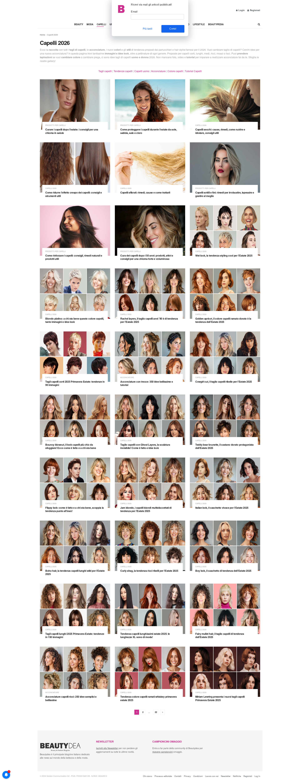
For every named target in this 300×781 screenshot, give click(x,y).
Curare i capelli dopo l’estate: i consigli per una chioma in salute (71, 131)
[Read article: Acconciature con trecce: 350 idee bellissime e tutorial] (150, 356)
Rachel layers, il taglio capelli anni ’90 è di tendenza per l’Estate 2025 (149, 320)
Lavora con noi (211, 775)
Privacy (187, 775)
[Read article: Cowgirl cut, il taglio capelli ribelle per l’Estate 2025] (225, 356)
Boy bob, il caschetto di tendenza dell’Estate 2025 (223, 570)
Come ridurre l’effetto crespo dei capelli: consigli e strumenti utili (73, 194)
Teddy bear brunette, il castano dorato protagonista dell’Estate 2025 (224, 446)
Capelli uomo (141, 71)
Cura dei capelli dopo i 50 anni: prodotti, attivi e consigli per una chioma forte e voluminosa (146, 257)
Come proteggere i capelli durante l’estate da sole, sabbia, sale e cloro (148, 131)
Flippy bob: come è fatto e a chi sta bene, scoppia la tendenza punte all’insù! (74, 509)
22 (156, 712)
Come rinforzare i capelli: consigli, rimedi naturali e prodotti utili (73, 257)
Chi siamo (147, 775)
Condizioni (198, 775)
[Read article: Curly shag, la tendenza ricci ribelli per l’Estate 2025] (150, 546)
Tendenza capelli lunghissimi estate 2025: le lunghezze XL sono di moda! (145, 635)
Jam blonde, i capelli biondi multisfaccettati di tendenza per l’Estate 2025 (146, 509)
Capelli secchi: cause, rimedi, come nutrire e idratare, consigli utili (220, 131)
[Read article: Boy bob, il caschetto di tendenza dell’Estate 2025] (225, 546)
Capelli (101, 24)
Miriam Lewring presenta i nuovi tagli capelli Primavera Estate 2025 (220, 698)
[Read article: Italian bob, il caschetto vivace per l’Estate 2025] (225, 483)
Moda (90, 24)
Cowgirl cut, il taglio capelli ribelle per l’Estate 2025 (223, 381)
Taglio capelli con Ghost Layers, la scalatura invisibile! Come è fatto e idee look (145, 446)
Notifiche (237, 775)
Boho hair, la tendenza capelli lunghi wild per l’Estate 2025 (75, 572)
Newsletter (225, 775)
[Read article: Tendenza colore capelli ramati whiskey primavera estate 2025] (150, 672)
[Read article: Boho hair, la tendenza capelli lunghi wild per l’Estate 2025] (75, 546)
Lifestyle (199, 24)
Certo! (172, 28)
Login (241, 10)
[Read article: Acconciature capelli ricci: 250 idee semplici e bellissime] (75, 672)
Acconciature (158, 71)
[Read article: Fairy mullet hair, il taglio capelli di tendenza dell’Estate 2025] (225, 609)
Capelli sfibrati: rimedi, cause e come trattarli (145, 192)
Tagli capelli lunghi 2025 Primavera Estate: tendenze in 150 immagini (74, 635)
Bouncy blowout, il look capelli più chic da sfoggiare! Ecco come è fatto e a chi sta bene (70, 446)
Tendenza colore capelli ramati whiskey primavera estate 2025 (148, 698)
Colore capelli (175, 71)
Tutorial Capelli (193, 71)
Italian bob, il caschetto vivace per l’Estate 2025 (221, 507)
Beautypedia (216, 24)
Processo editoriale (163, 775)
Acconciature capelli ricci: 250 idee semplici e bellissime (71, 698)
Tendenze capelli (123, 71)
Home (42, 34)
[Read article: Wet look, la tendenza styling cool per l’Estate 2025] (225, 230)
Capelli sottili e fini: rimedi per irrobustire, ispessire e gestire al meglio (224, 194)
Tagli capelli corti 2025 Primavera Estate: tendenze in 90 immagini (75, 383)
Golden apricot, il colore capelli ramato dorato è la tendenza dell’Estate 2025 (223, 320)
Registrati (254, 10)
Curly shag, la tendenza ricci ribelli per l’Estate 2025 (149, 570)
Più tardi (147, 28)
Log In (257, 775)
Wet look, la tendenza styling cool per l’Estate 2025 (223, 255)
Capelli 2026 (200, 125)
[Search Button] (259, 24)
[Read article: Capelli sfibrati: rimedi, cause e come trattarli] (150, 167)
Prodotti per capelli (55, 125)
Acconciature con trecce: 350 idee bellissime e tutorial (146, 383)
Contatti (177, 775)
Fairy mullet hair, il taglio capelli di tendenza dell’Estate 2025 (219, 635)
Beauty (78, 24)
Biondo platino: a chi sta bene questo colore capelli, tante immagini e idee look (74, 320)
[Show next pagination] (162, 712)
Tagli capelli (105, 71)
